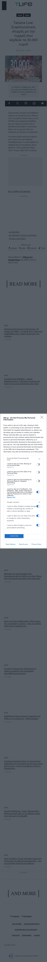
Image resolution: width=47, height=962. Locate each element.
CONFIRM (14, 536)
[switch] (38, 464)
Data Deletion (11, 544)
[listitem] (23, 459)
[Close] (42, 418)
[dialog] (23, 481)
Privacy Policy (36, 544)
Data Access (23, 544)
